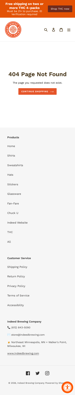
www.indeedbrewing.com (23, 353)
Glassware (14, 193)
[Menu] (69, 30)
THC (10, 232)
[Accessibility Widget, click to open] (67, 387)
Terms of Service (18, 295)
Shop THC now (60, 8)
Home (11, 146)
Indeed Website (17, 222)
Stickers (12, 184)
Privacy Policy (16, 286)
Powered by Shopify (56, 383)
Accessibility (15, 305)
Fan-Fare (13, 203)
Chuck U (12, 213)
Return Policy (16, 276)
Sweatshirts (15, 165)
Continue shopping (34, 91)
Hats (10, 174)
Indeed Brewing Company (30, 383)
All (9, 241)
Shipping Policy (17, 267)
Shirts (11, 155)
